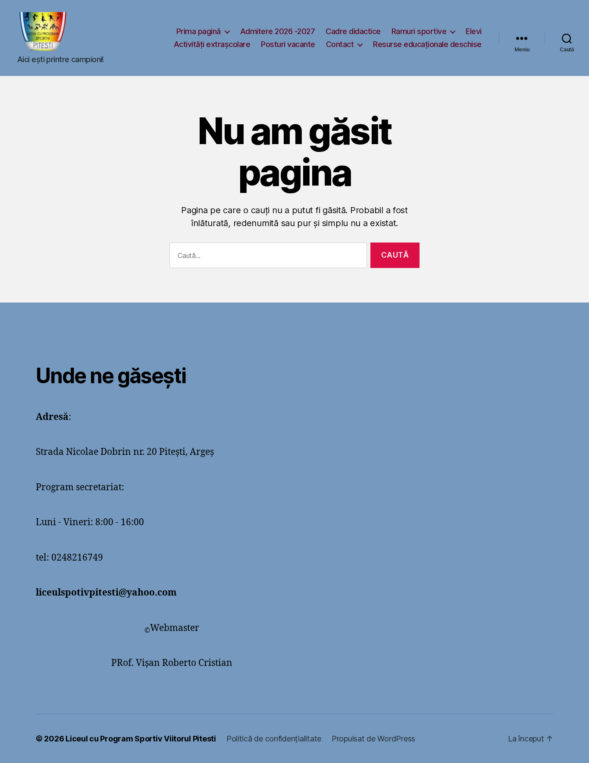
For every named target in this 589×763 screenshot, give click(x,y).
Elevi (474, 31)
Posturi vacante (288, 44)
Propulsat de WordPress (373, 738)
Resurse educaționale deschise (427, 44)
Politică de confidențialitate (273, 738)
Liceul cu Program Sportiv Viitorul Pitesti (141, 738)
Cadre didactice (353, 31)
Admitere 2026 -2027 (277, 31)
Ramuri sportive (419, 31)
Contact (340, 44)
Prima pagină (198, 31)
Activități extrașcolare (212, 44)
